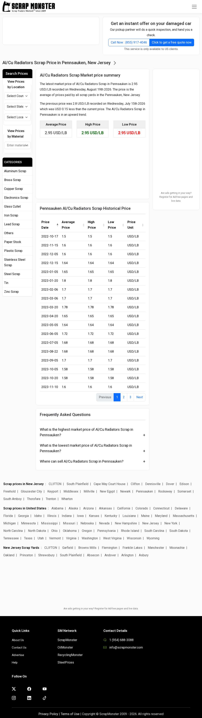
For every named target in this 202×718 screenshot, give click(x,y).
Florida (8, 516)
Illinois (51, 516)
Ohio (54, 531)
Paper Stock (12, 242)
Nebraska (87, 523)
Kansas (94, 516)
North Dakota (37, 531)
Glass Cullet (12, 206)
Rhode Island (130, 531)
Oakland (8, 555)
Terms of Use (70, 714)
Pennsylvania (106, 531)
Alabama (57, 508)
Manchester (156, 548)
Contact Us (19, 647)
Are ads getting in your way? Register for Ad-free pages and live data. (176, 197)
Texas (28, 538)
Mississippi (49, 523)
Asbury (144, 555)
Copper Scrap (13, 189)
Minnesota (28, 523)
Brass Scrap (12, 180)
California (123, 508)
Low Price (112, 224)
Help (15, 662)
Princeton (26, 555)
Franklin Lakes (132, 548)
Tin (6, 283)
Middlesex (71, 491)
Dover (170, 484)
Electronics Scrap (16, 198)
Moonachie (177, 548)
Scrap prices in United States (24, 508)
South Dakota (178, 531)
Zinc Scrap (11, 292)
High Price (92, 224)
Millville (89, 491)
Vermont (55, 538)
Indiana (67, 516)
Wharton (67, 499)
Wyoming (153, 538)
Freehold (9, 491)
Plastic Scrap (13, 251)
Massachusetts (183, 516)
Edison (184, 484)
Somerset (184, 491)
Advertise (18, 655)
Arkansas (105, 508)
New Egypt (107, 491)
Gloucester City (31, 491)
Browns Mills (87, 548)
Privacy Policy (48, 714)
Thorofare (33, 499)
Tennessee (11, 538)
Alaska (73, 508)
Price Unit (131, 224)
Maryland (161, 516)
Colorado (142, 508)
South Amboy (12, 499)
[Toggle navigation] (194, 6)
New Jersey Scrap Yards (21, 548)
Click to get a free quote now (172, 42)
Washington (90, 538)
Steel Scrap (12, 274)
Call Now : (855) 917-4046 (129, 42)
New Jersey (150, 523)
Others (8, 233)
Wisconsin (134, 538)
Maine (145, 516)
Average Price (68, 224)
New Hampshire (126, 523)
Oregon (87, 531)
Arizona (88, 508)
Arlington (127, 555)
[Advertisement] (53, 31)
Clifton (136, 484)
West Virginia (112, 538)
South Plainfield (77, 484)
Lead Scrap (12, 224)
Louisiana (129, 516)
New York (170, 523)
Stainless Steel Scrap (14, 262)
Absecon (93, 555)
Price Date (45, 224)
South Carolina (154, 531)
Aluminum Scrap (15, 171)
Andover (110, 555)
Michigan (9, 523)
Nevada (104, 523)
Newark (125, 491)
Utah (41, 538)
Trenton (51, 499)
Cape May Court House (109, 484)
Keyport (52, 491)
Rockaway (165, 491)
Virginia (71, 538)
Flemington (109, 548)
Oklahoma (70, 531)
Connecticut (161, 508)
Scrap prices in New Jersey (23, 484)
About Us (18, 640)
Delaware (181, 508)
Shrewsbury (46, 555)
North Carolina (13, 531)
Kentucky (111, 516)
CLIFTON (55, 484)
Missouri (69, 523)
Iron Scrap (11, 215)
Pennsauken (144, 491)
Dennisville (153, 484)
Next (139, 397)
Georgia (23, 516)
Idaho (38, 516)
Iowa (80, 516)
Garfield (67, 548)
